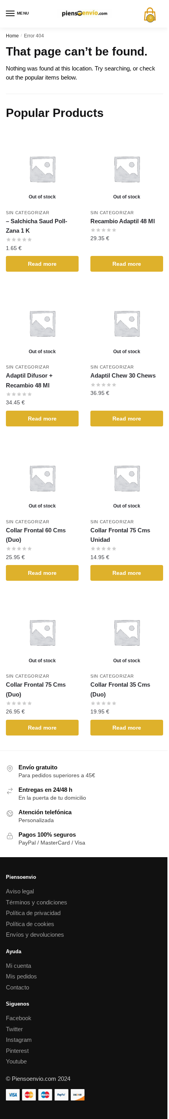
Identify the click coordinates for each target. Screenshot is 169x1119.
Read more (42, 264)
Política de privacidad (33, 913)
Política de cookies (30, 924)
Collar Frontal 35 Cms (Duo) (120, 689)
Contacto (17, 987)
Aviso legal (20, 891)
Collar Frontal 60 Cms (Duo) (36, 535)
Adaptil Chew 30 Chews (123, 375)
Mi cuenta (18, 965)
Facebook (18, 1018)
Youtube (16, 1061)
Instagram (19, 1039)
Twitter (14, 1029)
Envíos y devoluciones (35, 934)
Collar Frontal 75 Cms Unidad (120, 535)
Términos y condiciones (36, 902)
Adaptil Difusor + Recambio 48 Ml (29, 380)
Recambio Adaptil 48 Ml (122, 221)
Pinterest (17, 1050)
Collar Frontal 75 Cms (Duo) (36, 689)
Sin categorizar (28, 212)
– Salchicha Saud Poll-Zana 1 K (36, 226)
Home (12, 36)
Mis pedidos (21, 976)
